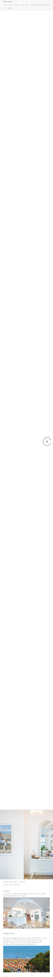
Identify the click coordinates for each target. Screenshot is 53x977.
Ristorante (16, 4)
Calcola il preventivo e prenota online (40, 4)
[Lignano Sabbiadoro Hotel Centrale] (3, 1)
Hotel (5, 4)
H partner (10, 8)
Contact (27, 4)
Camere (10, 4)
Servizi (22, 4)
